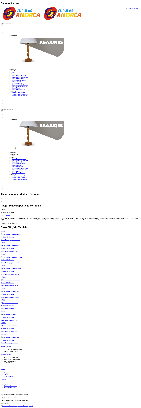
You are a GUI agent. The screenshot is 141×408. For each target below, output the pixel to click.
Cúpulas (6, 100)
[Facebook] (1, 26)
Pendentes (7, 102)
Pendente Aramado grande (19, 96)
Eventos (6, 106)
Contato (6, 105)
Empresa (6, 32)
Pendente (6, 373)
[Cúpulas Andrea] (21, 20)
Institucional (3, 379)
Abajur (5, 99)
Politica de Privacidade (10, 386)
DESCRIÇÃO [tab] (7, 215)
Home (5, 31)
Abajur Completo (8, 376)
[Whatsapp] (1, 28)
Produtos (6, 34)
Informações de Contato (6, 354)
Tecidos (6, 103)
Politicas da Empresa (10, 387)
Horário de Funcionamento (6, 346)
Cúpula (6, 374)
